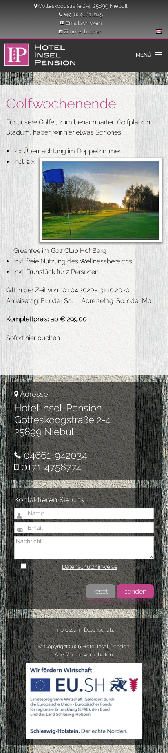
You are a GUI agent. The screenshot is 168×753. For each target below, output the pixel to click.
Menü (144, 55)
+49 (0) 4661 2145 (83, 14)
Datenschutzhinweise (89, 566)
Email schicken (84, 23)
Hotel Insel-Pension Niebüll (37, 59)
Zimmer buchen (83, 32)
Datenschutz (99, 630)
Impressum (68, 630)
